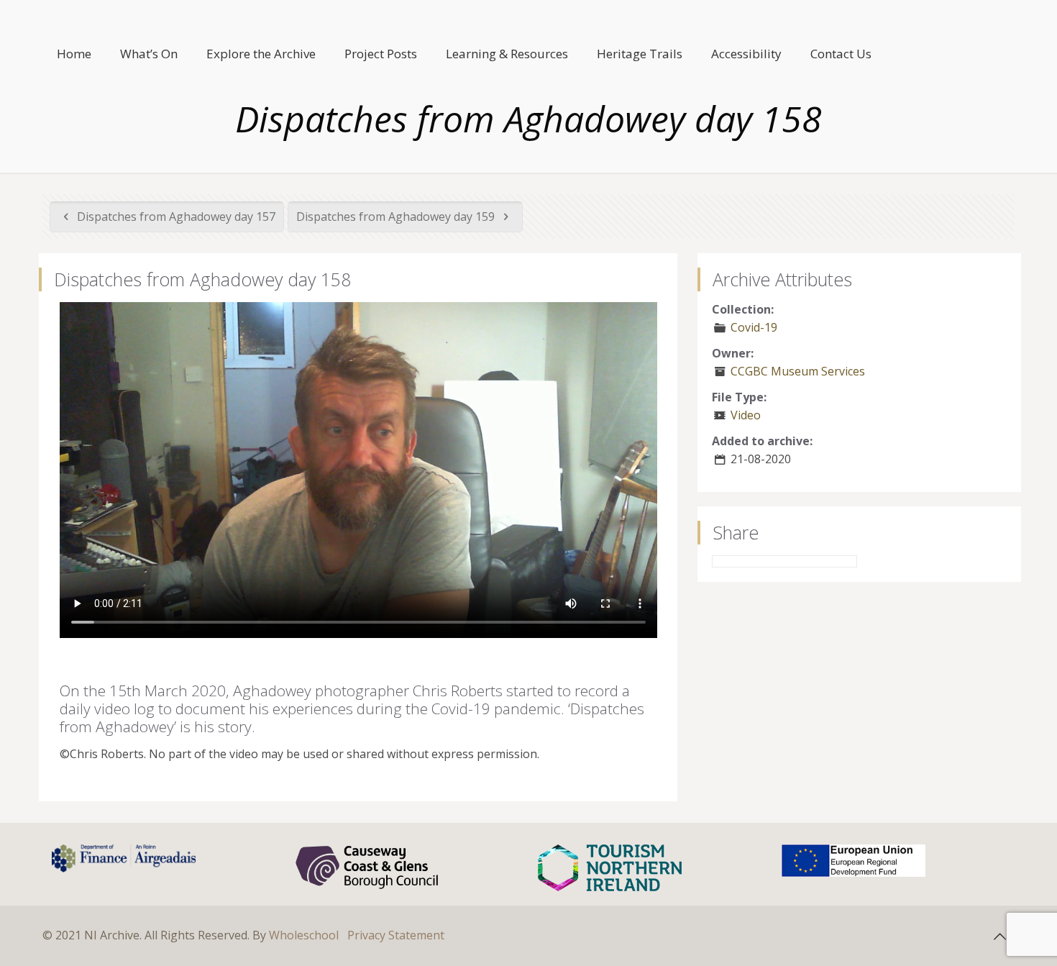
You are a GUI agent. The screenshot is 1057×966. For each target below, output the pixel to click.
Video (746, 415)
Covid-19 (754, 327)
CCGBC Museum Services (798, 371)
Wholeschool (304, 935)
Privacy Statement (395, 935)
